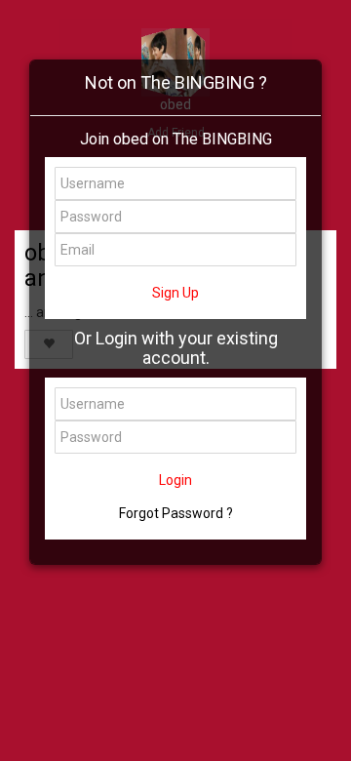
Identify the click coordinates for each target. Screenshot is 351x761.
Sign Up (175, 292)
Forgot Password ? (176, 513)
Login (175, 480)
